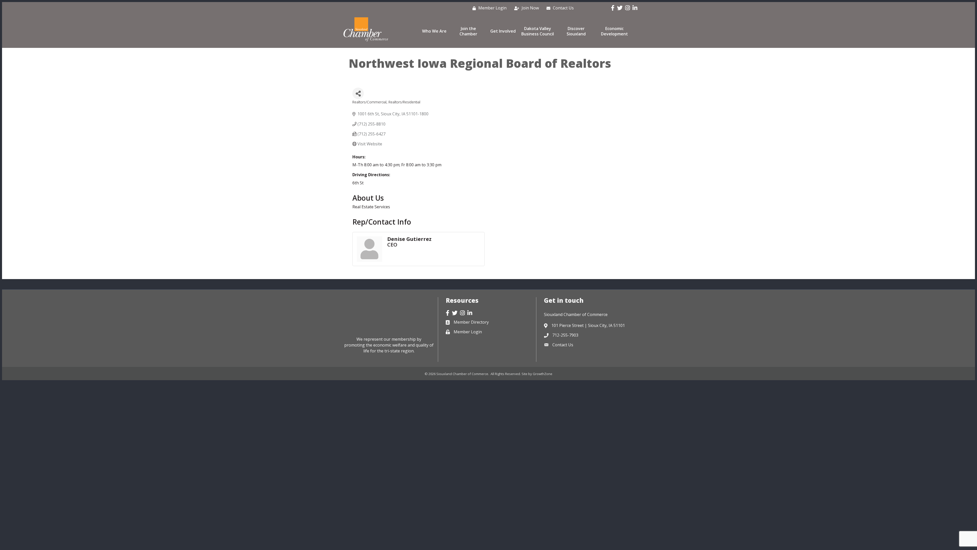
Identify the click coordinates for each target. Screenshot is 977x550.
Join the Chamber (468, 31)
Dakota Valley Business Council (537, 31)
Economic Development (614, 31)
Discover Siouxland (576, 31)
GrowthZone (542, 374)
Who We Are (434, 31)
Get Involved (503, 31)
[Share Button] (358, 93)
